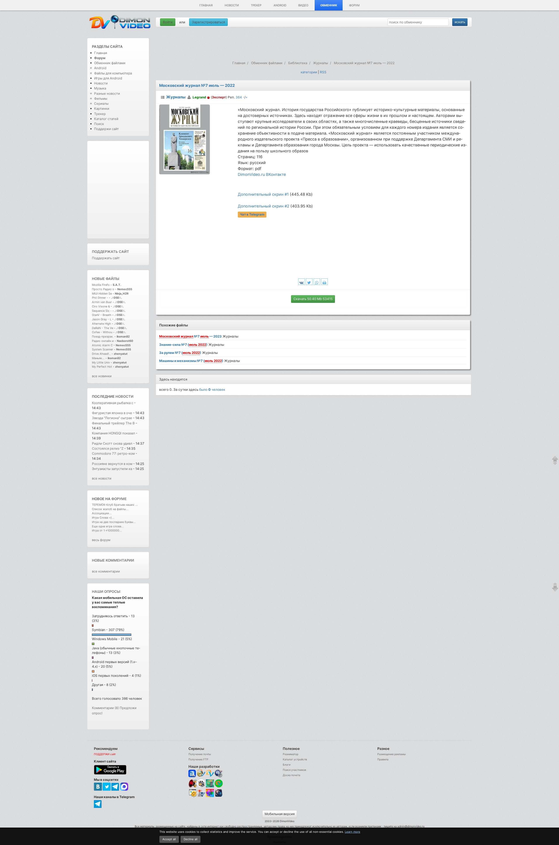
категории (309, 72)
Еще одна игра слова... (108, 526)
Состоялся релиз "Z (107, 448)
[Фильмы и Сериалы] (219, 796)
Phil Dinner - (100, 297)
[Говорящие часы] (192, 783)
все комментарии (106, 571)
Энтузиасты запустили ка (112, 469)
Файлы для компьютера (113, 73)
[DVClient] (210, 774)
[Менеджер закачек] (219, 783)
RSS (323, 72)
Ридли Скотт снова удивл (112, 443)
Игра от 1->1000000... (107, 530)
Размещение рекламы (391, 754)
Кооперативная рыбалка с (112, 403)
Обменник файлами (109, 63)
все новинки (102, 376)
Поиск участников (294, 769)
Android (280, 5)
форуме (119, 499)
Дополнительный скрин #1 (263, 194)
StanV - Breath (101, 315)
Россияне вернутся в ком (112, 464)
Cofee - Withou (102, 332)
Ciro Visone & (101, 306)
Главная (206, 5)
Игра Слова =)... (103, 517)
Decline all (190, 839)
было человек (212, 389)
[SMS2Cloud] (219, 774)
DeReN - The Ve (102, 328)
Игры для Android (108, 78)
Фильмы (100, 98)
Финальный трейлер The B (113, 423)
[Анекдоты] (210, 786)
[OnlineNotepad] (192, 774)
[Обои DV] (210, 796)
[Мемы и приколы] (201, 774)
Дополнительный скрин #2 (263, 206)
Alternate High (101, 323)
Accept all (169, 839)
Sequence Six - (102, 310)
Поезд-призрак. (103, 336)
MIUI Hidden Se (102, 293)
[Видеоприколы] (201, 786)
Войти (168, 22)
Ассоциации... (102, 513)
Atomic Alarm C (102, 345)
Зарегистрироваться (208, 22)
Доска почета (291, 775)
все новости (101, 478)
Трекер (256, 5)
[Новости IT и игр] (201, 796)
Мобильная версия (280, 814)
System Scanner (102, 349)
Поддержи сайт (106, 129)
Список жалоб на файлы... (110, 509)
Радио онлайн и (103, 341)
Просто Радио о (103, 289)
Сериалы (101, 103)
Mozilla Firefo (101, 284)
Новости (232, 5)
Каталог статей (106, 119)
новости (124, 396)
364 (239, 97)
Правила (382, 759)
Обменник (328, 5)
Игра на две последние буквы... (114, 522)
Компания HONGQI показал (113, 433)
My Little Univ (101, 362)
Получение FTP (198, 759)
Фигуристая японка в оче (112, 413)
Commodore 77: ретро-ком (113, 453)
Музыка (100, 88)
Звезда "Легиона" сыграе (112, 418)
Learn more (352, 831)
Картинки (101, 108)
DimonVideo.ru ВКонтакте (262, 174)
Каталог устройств (295, 759)
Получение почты (199, 754)
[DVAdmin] (192, 793)
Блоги (286, 764)
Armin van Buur (102, 302)
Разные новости (107, 93)
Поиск (99, 124)
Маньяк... (98, 358)
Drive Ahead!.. (101, 353)
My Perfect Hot (102, 366)
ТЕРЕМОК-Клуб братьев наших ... (115, 504)
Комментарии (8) (105, 708)
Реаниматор (290, 754)
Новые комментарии (113, 560)
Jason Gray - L (101, 319)
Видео (303, 5)
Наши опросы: (106, 591)
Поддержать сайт (110, 251)
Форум (354, 5)
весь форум (101, 540)
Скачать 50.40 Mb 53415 (313, 299)
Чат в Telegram (252, 214)
